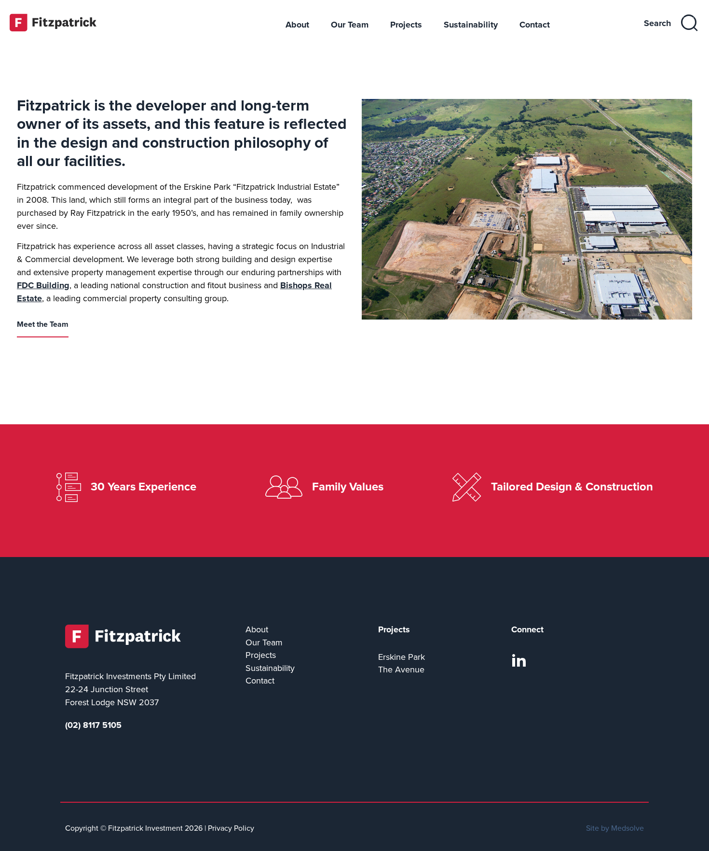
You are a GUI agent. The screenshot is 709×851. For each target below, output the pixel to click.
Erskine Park (401, 657)
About (297, 24)
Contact (534, 24)
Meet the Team (42, 324)
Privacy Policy (231, 828)
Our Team (349, 24)
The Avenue (401, 670)
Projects (406, 24)
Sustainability (471, 24)
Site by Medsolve (615, 828)
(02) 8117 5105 (93, 725)
